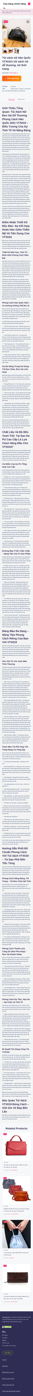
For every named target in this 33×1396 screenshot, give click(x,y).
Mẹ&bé (4, 1340)
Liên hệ (4, 1359)
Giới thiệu (5, 1366)
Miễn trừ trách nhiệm (8, 1378)
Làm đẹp (4, 1337)
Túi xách (13, 86)
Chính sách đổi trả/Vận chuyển (11, 1391)
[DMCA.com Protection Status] (7, 1326)
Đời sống (4, 1335)
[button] (27, 21)
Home (3, 11)
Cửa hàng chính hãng (14, 4)
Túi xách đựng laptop (11, 90)
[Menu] (4, 8)
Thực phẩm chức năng (8, 1345)
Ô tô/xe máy (5, 1343)
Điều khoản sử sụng (8, 1372)
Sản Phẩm (8, 1353)
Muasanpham (6, 1317)
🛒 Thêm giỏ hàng (12, 78)
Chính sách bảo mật (8, 1385)
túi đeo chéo (14, 88)
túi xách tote (21, 90)
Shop (7, 11)
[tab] (11, 99)
